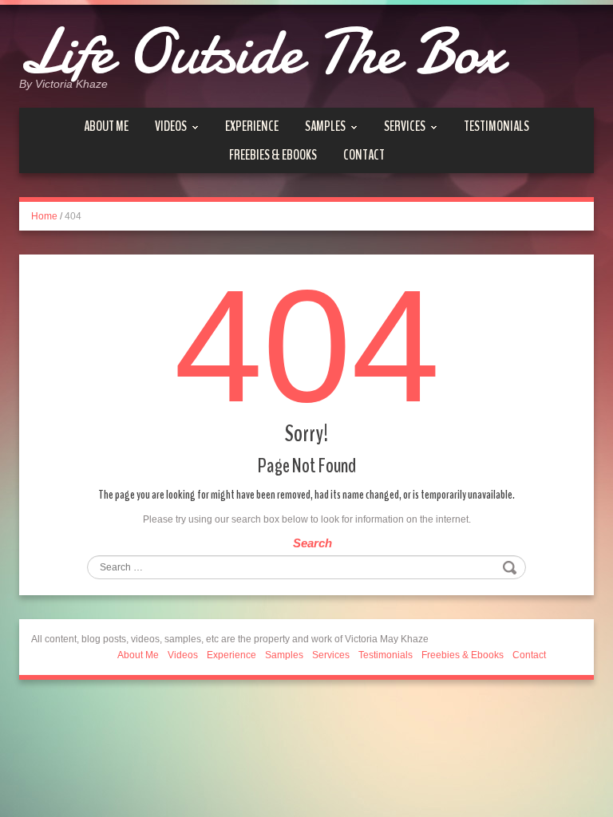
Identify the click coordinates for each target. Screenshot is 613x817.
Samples (325, 126)
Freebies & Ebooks (273, 154)
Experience (252, 126)
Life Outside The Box (261, 52)
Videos (171, 126)
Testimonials (496, 126)
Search (312, 543)
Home (44, 216)
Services (404, 126)
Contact (364, 154)
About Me (106, 126)
